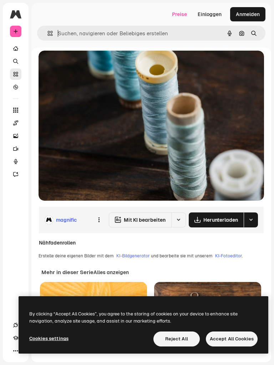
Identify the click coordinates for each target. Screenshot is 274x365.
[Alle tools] (15, 110)
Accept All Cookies (232, 339)
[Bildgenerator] (15, 136)
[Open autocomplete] (47, 33)
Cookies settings (48, 338)
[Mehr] (15, 350)
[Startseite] (15, 48)
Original (84, 64)
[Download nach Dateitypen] (251, 219)
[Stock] (15, 74)
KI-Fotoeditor (228, 256)
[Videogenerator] (15, 148)
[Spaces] (15, 123)
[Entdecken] (15, 87)
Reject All (176, 339)
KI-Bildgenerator (133, 256)
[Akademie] (15, 338)
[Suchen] (15, 61)
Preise (179, 14)
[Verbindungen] (15, 325)
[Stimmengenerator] (15, 161)
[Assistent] (15, 174)
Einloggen (210, 14)
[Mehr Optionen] (99, 220)
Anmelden (248, 14)
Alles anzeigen (111, 272)
